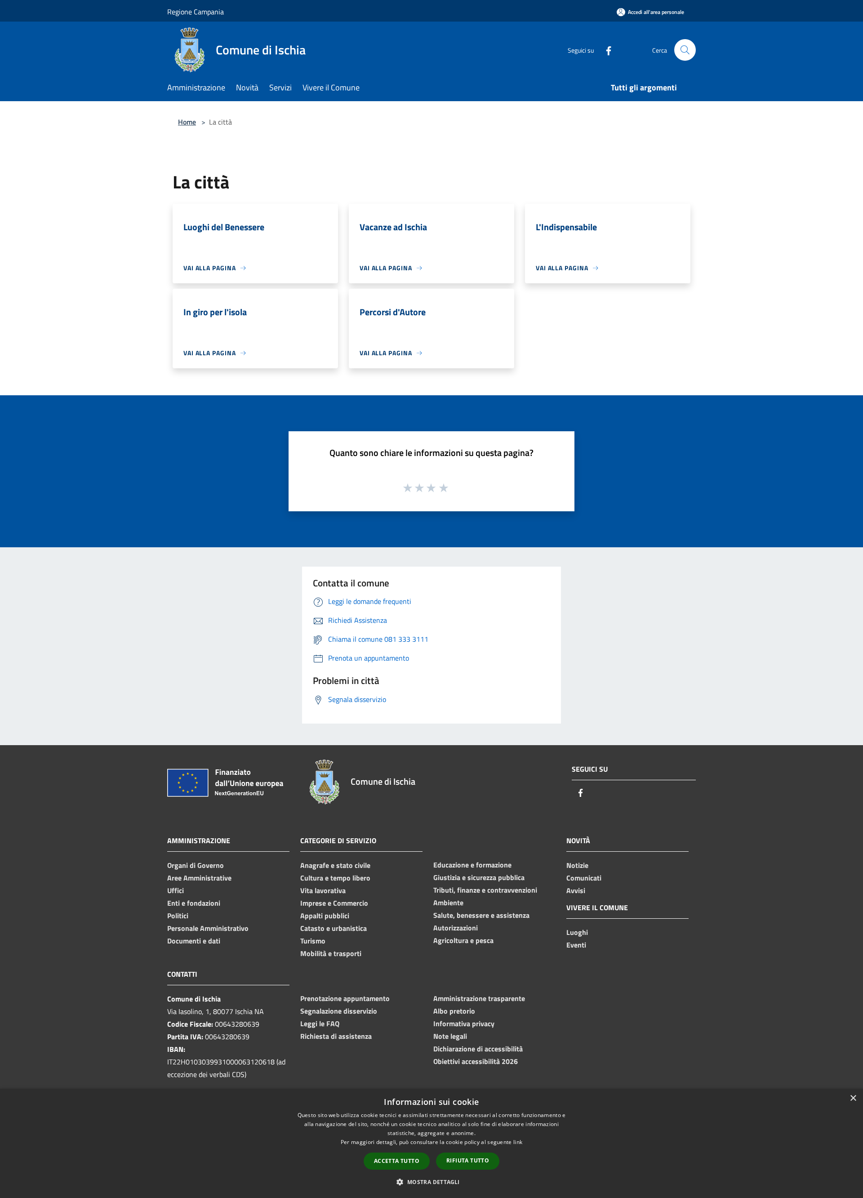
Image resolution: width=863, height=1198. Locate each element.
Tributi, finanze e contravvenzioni (485, 890)
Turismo (312, 940)
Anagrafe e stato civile (335, 865)
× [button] (853, 1098)
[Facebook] (605, 50)
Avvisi (575, 890)
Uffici (175, 890)
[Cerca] (685, 50)
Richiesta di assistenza (336, 1036)
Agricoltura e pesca (463, 940)
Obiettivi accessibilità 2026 (475, 1061)
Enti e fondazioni (193, 903)
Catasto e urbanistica (333, 928)
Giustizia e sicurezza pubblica (479, 877)
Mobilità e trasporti (330, 953)
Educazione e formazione (472, 864)
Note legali (450, 1036)
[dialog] (431, 1143)
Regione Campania (195, 11)
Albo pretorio (454, 1011)
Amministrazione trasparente (479, 998)
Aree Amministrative (199, 877)
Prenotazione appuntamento (345, 998)
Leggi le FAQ (319, 1023)
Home (187, 121)
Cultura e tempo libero (335, 877)
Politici (177, 915)
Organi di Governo (195, 865)
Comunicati (583, 877)
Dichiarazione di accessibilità (478, 1048)
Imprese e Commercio (334, 903)
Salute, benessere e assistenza (481, 915)
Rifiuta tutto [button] (467, 1160)
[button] (431, 1181)
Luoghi (577, 932)
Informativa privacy (463, 1023)
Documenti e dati (193, 940)
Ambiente (448, 902)
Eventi (576, 944)
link (517, 1142)
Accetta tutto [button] (396, 1161)
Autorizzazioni (455, 927)
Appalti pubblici (324, 915)
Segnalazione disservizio (338, 1011)
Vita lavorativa (323, 890)
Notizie (577, 865)
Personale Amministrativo (208, 928)
